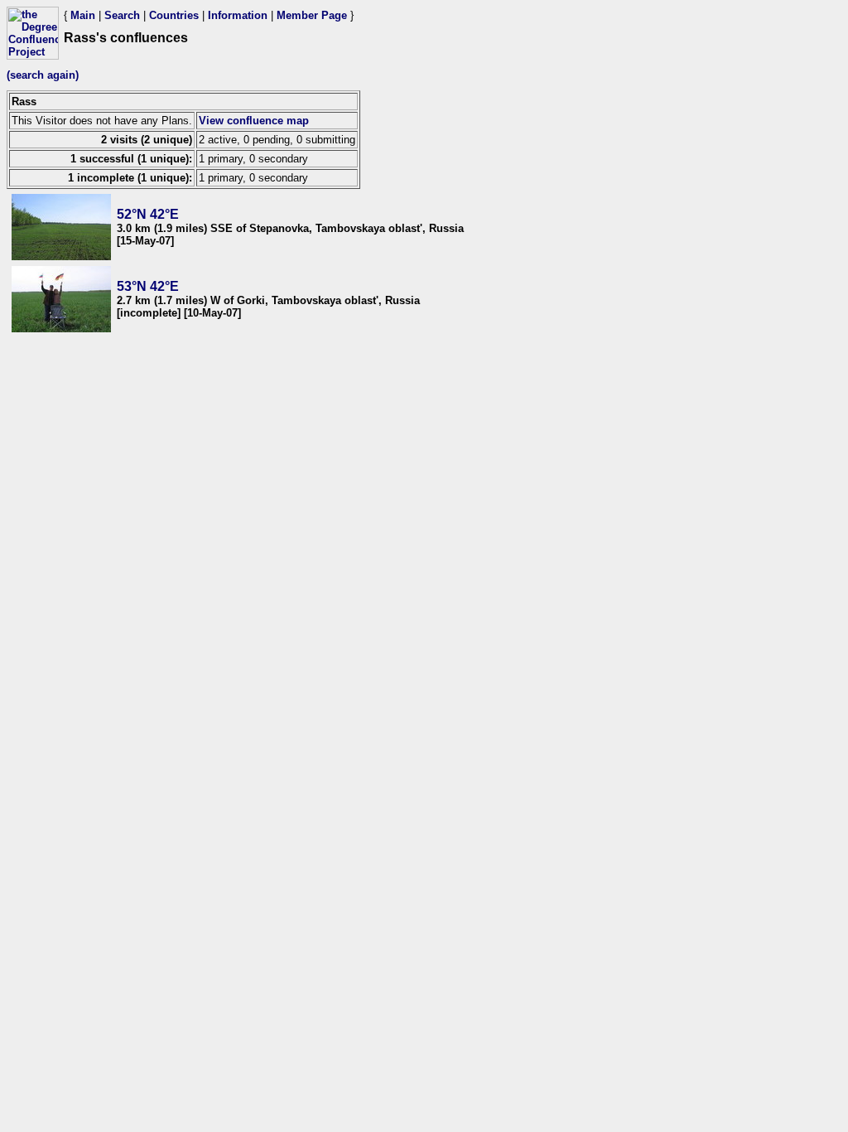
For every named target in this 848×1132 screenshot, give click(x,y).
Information (237, 15)
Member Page (312, 15)
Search (122, 15)
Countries (174, 15)
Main (82, 15)
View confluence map (254, 120)
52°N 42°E (148, 214)
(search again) (43, 75)
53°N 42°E (148, 286)
